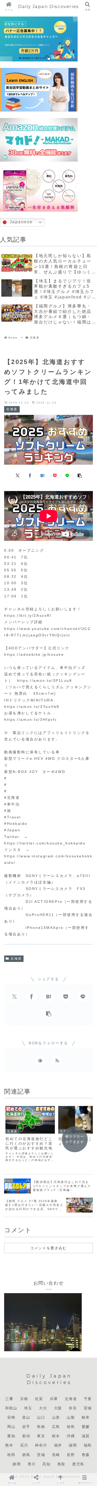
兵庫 (54, 1398)
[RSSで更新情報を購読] (57, 1060)
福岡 (73, 1445)
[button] (80, 475)
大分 (43, 1408)
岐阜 (86, 1417)
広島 (56, 1426)
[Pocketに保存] (55, 475)
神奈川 (41, 1445)
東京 (41, 1436)
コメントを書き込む (48, 1248)
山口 (41, 1417)
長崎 (56, 1454)
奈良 (73, 1408)
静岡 (17, 1464)
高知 (46, 1464)
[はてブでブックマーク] (42, 475)
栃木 (56, 1436)
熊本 (9, 1445)
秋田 (11, 1454)
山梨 (71, 1417)
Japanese (20, 222)
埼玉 (28, 1408)
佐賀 (39, 1398)
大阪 (58, 1408)
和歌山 (11, 1408)
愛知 (11, 1436)
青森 (86, 1454)
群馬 (26, 1454)
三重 (9, 1398)
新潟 (26, 1436)
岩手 (26, 1426)
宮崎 (11, 1417)
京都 (24, 1398)
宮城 (88, 1408)
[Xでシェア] (17, 475)
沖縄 (71, 1436)
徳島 (71, 1426)
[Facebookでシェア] (30, 475)
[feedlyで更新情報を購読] (40, 1060)
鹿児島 (78, 1464)
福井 (58, 1445)
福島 (88, 1445)
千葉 (88, 1398)
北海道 (16, 958)
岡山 (11, 1426)
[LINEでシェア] (67, 475)
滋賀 (86, 1436)
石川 (24, 1445)
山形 (56, 1417)
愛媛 (86, 1426)
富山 (26, 1417)
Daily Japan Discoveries (48, 6)
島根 (41, 1426)
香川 (32, 1464)
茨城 (41, 1454)
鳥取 (61, 1464)
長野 (71, 1454)
